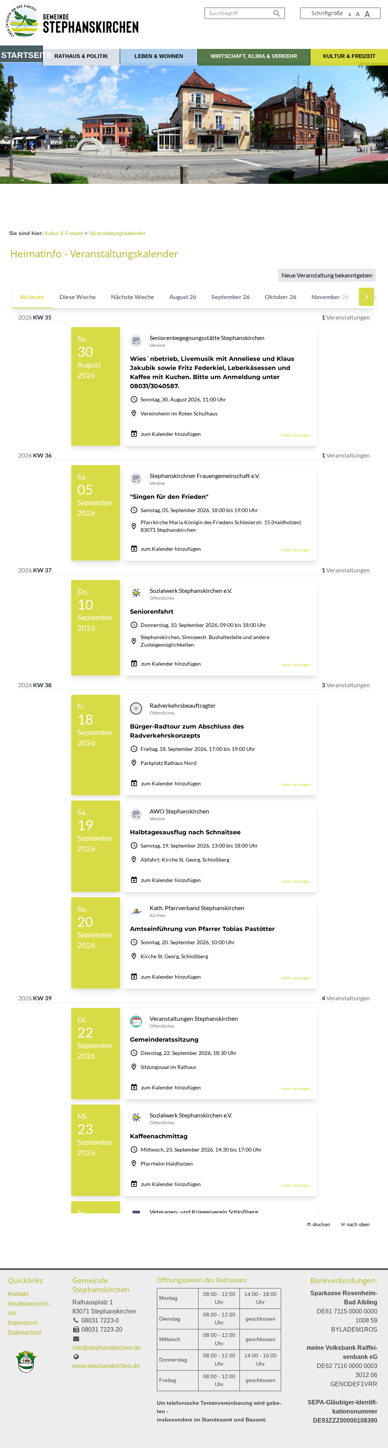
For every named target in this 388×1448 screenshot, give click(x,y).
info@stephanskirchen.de (106, 1348)
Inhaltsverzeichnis (29, 1308)
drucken (321, 1224)
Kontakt (18, 1294)
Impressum (23, 1322)
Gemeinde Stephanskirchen (101, 1284)
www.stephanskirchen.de (106, 1366)
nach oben (358, 1224)
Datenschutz (25, 1332)
